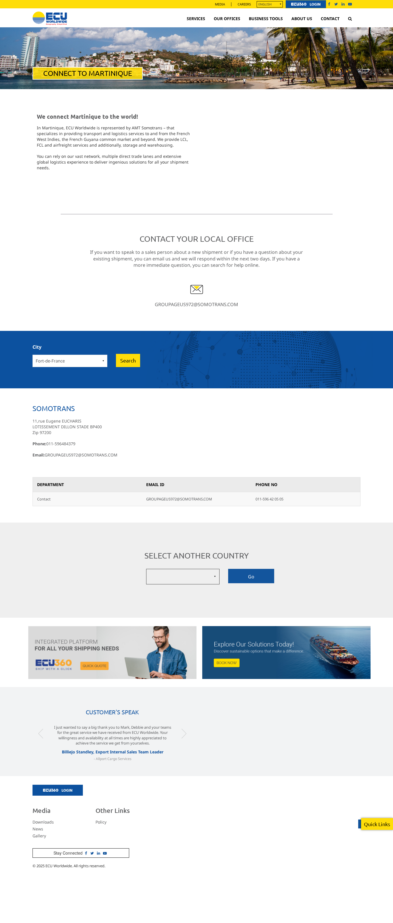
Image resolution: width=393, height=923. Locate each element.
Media (220, 4)
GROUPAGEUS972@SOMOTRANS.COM (196, 304)
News (38, 829)
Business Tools (266, 18)
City (37, 347)
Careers (244, 4)
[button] (41, 745)
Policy (101, 822)
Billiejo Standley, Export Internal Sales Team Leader (112, 752)
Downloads (43, 822)
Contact (330, 18)
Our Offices (227, 18)
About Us (301, 18)
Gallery (39, 835)
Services (196, 18)
